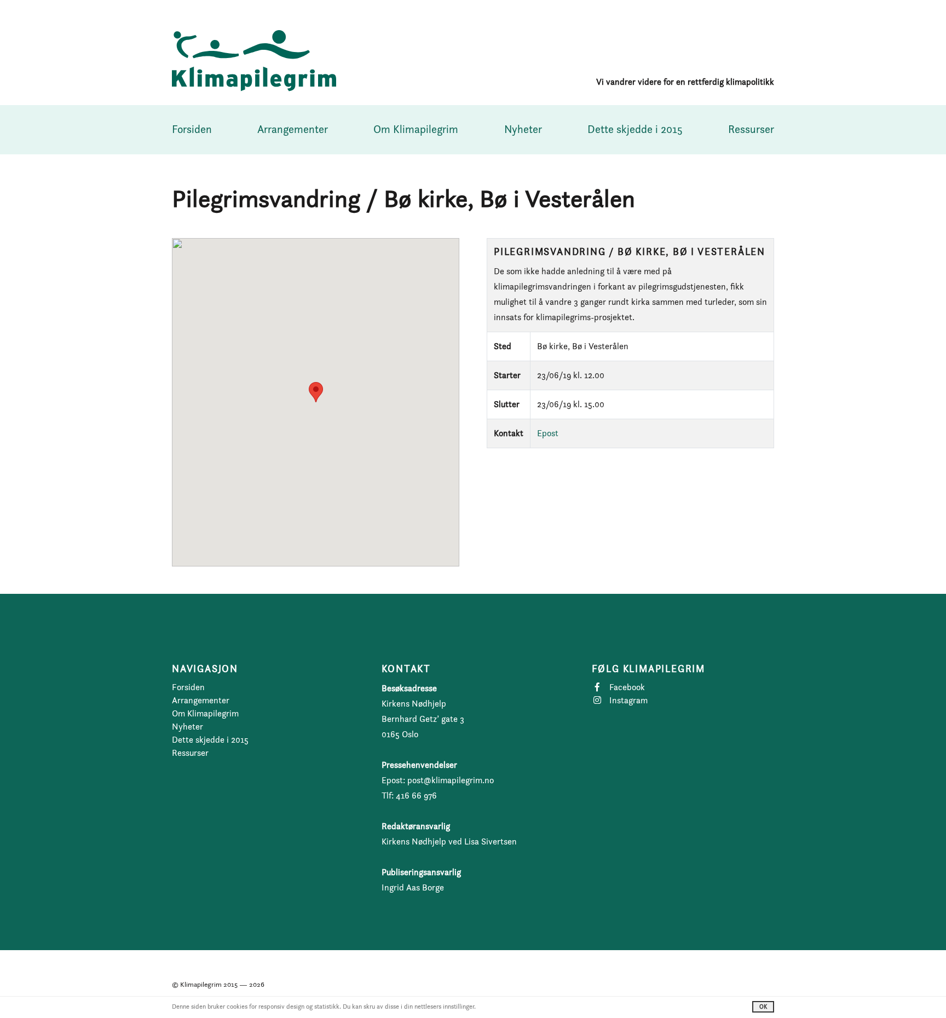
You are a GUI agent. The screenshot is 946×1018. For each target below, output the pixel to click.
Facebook (627, 687)
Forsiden (192, 129)
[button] (316, 392)
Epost (547, 433)
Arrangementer (292, 129)
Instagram (628, 700)
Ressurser (751, 129)
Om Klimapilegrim (415, 129)
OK (763, 1006)
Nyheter (523, 129)
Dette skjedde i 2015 (635, 129)
